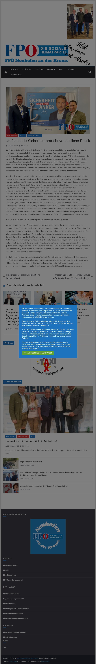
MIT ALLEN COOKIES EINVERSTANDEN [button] (38, 353)
